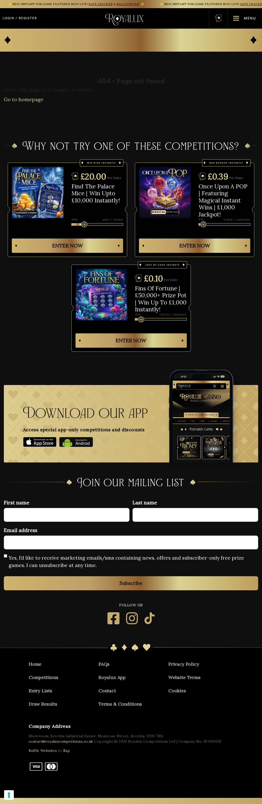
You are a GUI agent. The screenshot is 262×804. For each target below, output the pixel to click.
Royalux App (112, 677)
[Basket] (218, 18)
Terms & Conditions (120, 704)
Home (35, 664)
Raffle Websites (43, 750)
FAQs (104, 664)
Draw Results (43, 704)
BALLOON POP (127, 4)
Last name (145, 503)
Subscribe (131, 583)
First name (16, 503)
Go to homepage (23, 99)
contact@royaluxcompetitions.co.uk (61, 741)
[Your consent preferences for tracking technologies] (9, 795)
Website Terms (184, 677)
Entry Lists (40, 691)
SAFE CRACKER (101, 4)
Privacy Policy (183, 664)
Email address (20, 530)
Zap (66, 750)
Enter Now (67, 245)
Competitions (43, 677)
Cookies (177, 691)
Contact (107, 691)
